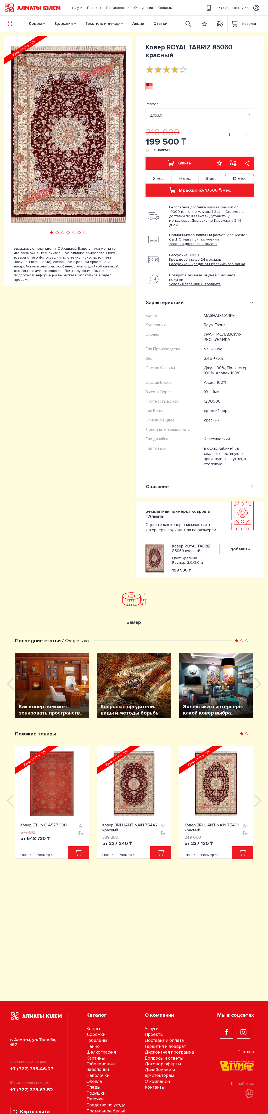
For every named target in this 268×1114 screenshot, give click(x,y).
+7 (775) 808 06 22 (232, 8)
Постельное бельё (106, 1111)
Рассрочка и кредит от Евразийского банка (207, 264)
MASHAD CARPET (220, 315)
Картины (95, 1058)
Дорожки (63, 23)
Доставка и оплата (164, 1040)
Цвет (24, 855)
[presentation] (17, 134)
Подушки (95, 1093)
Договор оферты (163, 1064)
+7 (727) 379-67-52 (31, 1090)
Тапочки (95, 1099)
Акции (138, 23)
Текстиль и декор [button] (102, 23)
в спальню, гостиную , (223, 451)
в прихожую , (224, 456)
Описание (157, 486)
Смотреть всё (78, 640)
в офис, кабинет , (220, 448)
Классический (217, 439)
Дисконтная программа (169, 1052)
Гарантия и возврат (165, 1046)
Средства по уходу (105, 1105)
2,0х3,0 (156, 115)
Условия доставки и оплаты (193, 244)
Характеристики (165, 302)
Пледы (93, 1087)
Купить (184, 163)
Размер (152, 104)
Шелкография (101, 1052)
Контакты (155, 1087)
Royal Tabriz (214, 325)
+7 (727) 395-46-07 (31, 1069)
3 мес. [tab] (158, 178)
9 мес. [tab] (211, 178)
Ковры (35, 23)
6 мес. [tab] (185, 178)
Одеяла (94, 1081)
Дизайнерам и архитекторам (160, 1072)
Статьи (160, 23)
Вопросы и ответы (164, 1058)
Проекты (154, 1034)
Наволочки (97, 1075)
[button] (117, 8)
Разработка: (242, 1083)
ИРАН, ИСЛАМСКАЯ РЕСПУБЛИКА (223, 337)
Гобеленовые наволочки (100, 1066)
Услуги (152, 1028)
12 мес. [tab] (239, 178)
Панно (93, 1046)
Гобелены (96, 1040)
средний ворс (217, 410)
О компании (157, 1081)
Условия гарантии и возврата (195, 284)
